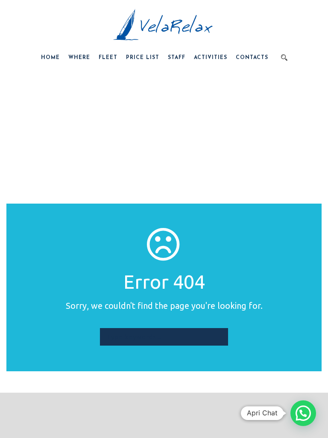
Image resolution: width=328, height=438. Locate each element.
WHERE (79, 57)
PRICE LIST (142, 57)
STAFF (176, 57)
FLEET (108, 57)
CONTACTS (252, 57)
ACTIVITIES (210, 57)
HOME (50, 57)
